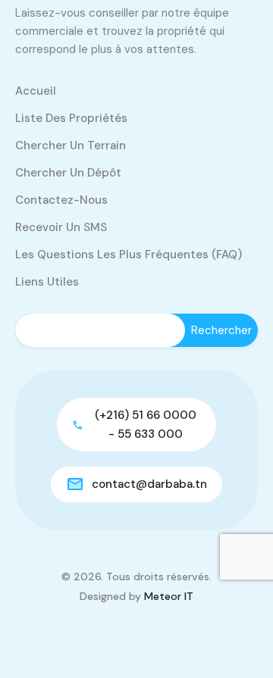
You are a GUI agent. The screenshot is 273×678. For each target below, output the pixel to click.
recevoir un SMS (61, 227)
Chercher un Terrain (70, 145)
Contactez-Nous (61, 200)
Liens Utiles (47, 281)
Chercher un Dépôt (68, 172)
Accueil (35, 90)
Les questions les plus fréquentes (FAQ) (128, 254)
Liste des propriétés (71, 118)
